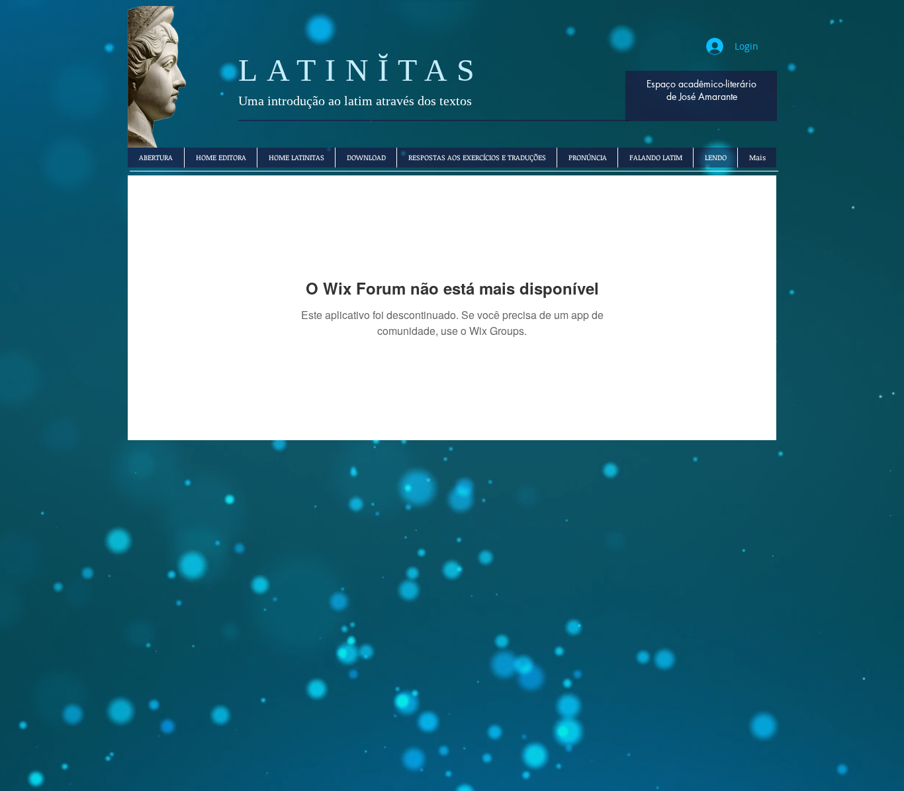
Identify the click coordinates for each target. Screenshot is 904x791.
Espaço (661, 83)
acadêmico (700, 83)
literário (740, 83)
